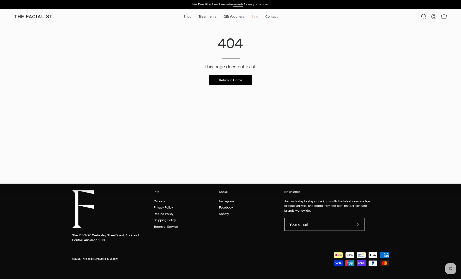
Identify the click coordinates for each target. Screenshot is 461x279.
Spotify (224, 214)
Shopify (114, 258)
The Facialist (88, 258)
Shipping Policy (165, 220)
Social (223, 192)
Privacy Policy (163, 207)
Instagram (226, 201)
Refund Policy (163, 214)
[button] (207, 16)
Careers (159, 201)
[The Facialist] (33, 16)
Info (156, 192)
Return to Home (230, 80)
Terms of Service (166, 226)
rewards (238, 4)
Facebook (226, 207)
